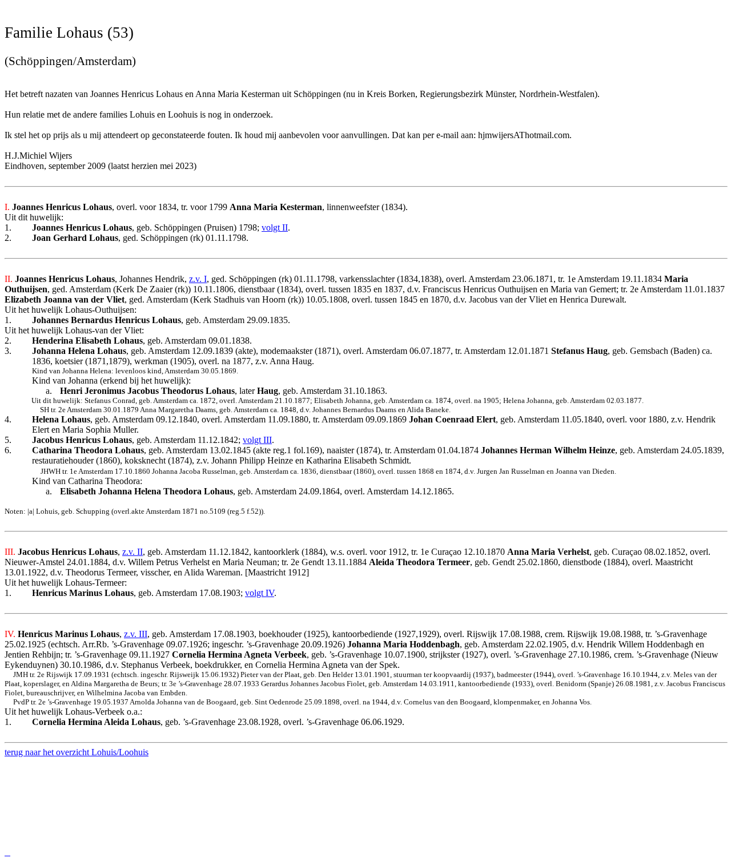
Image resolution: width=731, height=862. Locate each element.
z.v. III (135, 634)
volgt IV (259, 593)
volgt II (275, 227)
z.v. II (132, 552)
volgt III (257, 440)
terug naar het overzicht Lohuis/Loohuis (76, 752)
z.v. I (198, 279)
